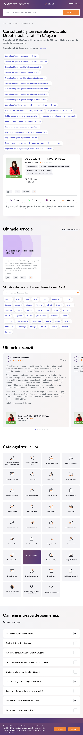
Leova (57, 321)
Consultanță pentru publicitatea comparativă (23, 67)
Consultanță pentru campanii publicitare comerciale (26, 61)
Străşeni (18, 305)
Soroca (8, 305)
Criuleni (70, 305)
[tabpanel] (36, 390)
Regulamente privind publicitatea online (21, 138)
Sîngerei (8, 310)
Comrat (39, 305)
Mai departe (43, 48)
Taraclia (67, 321)
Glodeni (48, 321)
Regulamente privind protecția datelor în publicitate (26, 132)
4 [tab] (42, 429)
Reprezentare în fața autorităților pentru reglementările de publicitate (33, 143)
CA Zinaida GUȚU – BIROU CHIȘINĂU (46, 159)
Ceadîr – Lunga (43, 310)
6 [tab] (47, 429)
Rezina (29, 316)
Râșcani (8, 332)
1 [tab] (35, 429)
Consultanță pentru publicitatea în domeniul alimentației (28, 83)
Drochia (59, 305)
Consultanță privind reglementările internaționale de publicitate (30, 105)
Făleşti (7, 316)
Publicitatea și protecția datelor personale (59, 116)
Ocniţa (33, 326)
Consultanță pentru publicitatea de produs (22, 72)
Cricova (54, 326)
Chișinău (8, 299)
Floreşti (56, 310)
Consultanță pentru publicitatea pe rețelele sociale (25, 99)
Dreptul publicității (32, 166)
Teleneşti (8, 321)
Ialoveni (45, 299)
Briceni (19, 310)
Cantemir (53, 316)
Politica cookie (9, 730)
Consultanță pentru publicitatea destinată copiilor (25, 78)
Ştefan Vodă (41, 316)
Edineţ (49, 305)
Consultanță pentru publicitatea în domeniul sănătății (26, 94)
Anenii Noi (56, 299)
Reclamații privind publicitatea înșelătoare (22, 127)
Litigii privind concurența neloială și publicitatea (24, 110)
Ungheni (68, 299)
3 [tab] (39, 429)
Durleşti (43, 326)
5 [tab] (44, 429)
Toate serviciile (13, 23)
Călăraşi (29, 305)
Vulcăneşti (9, 326)
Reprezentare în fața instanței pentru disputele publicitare (28, 148)
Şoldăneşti (22, 326)
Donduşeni (36, 321)
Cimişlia (66, 310)
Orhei (35, 299)
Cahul (26, 299)
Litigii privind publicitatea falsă (59, 110)
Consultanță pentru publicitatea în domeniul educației (26, 89)
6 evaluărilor (48, 162)
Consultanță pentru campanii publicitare (21, 56)
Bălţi (18, 299)
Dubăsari (64, 326)
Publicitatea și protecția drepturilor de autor (23, 121)
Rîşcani (64, 316)
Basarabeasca (22, 321)
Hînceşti (29, 310)
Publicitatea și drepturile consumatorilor (21, 116)
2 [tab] (37, 429)
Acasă (4, 23)
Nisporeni (18, 316)
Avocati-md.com (18, 4)
